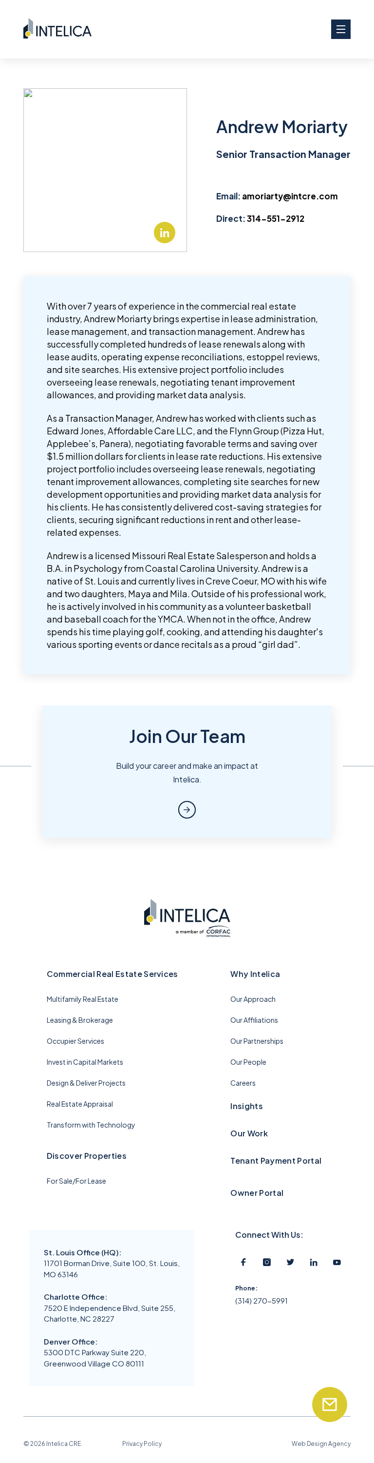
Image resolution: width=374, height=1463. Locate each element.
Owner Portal (256, 1193)
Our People (248, 1061)
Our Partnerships (256, 1040)
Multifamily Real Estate (82, 999)
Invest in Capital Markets (85, 1061)
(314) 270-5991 (261, 1300)
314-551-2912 (275, 218)
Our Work (249, 1133)
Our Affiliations (254, 1019)
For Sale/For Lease (76, 1180)
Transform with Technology (91, 1124)
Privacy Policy (142, 1443)
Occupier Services (75, 1040)
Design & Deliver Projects (86, 1082)
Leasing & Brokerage (80, 1019)
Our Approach (253, 999)
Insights (246, 1106)
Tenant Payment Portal (275, 1160)
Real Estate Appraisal (80, 1103)
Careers (243, 1082)
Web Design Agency (321, 1443)
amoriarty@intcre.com (290, 196)
